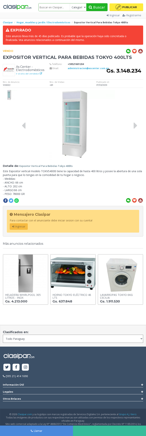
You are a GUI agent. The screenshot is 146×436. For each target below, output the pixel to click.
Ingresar (115, 15)
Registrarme (133, 15)
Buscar (98, 7)
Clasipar (8, 22)
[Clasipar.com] (17, 7)
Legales (8, 391)
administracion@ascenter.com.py (88, 68)
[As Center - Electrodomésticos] (9, 70)
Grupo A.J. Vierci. (128, 414)
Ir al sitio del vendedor (28, 73)
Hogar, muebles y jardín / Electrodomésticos (43, 22)
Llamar (37, 431)
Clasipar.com (25, 414)
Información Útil (13, 384)
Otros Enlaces (12, 398)
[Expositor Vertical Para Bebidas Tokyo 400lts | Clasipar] (10, 91)
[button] (126, 7)
